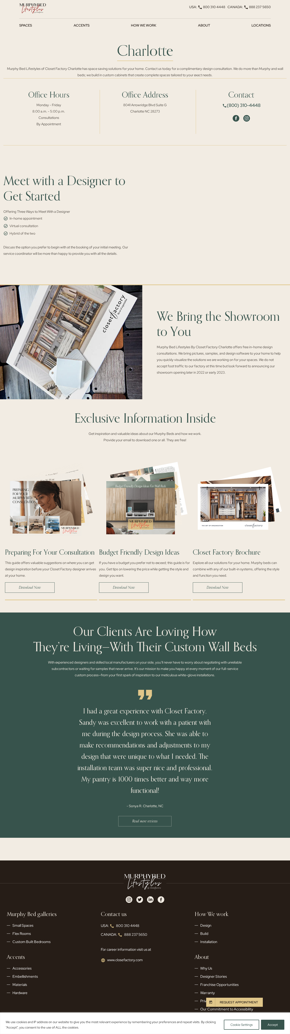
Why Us (206, 968)
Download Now (30, 588)
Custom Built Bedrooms (31, 941)
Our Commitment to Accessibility (226, 1009)
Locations (261, 25)
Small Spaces (22, 925)
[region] (145, 1023)
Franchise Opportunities (219, 984)
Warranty (207, 992)
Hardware (19, 992)
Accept (273, 1025)
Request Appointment (239, 1002)
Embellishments (25, 976)
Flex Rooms (21, 933)
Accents (81, 25)
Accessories (21, 968)
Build (204, 933)
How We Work (143, 25)
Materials (19, 984)
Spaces (25, 25)
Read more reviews (145, 821)
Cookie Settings (241, 1025)
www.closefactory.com (125, 960)
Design (205, 925)
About (204, 25)
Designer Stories (213, 976)
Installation (208, 941)
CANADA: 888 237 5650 (249, 7)
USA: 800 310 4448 (207, 7)
